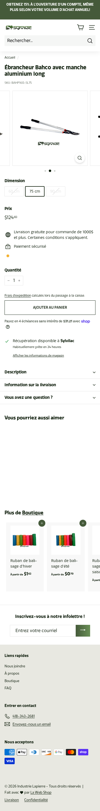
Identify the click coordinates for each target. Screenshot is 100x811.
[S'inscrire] (83, 630)
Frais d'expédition (18, 295)
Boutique (32, 513)
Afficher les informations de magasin (38, 355)
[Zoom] (80, 158)
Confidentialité (36, 800)
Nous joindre (15, 666)
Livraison (12, 800)
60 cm (14, 191)
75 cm (35, 191)
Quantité (13, 270)
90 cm (55, 191)
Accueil (10, 57)
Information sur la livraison (30, 384)
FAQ (8, 688)
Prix (8, 208)
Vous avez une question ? (29, 397)
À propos (12, 673)
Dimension (15, 180)
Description (15, 371)
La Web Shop (40, 792)
